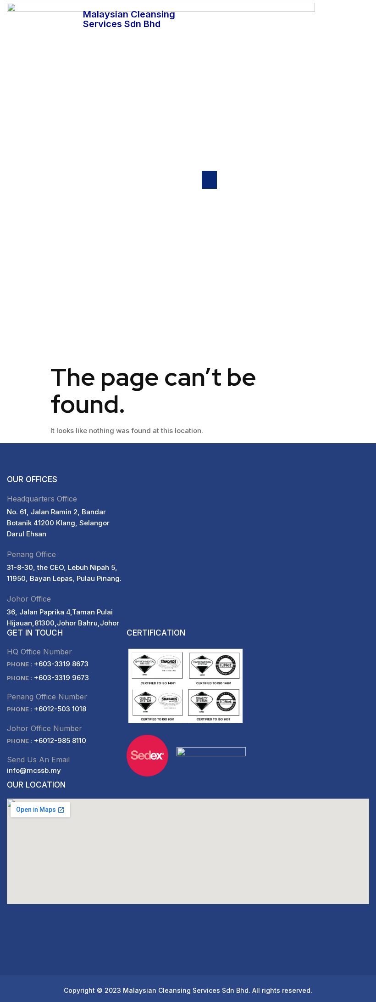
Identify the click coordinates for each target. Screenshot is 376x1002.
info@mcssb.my (34, 770)
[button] (209, 180)
